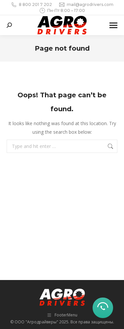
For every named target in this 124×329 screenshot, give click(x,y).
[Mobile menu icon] (113, 25)
